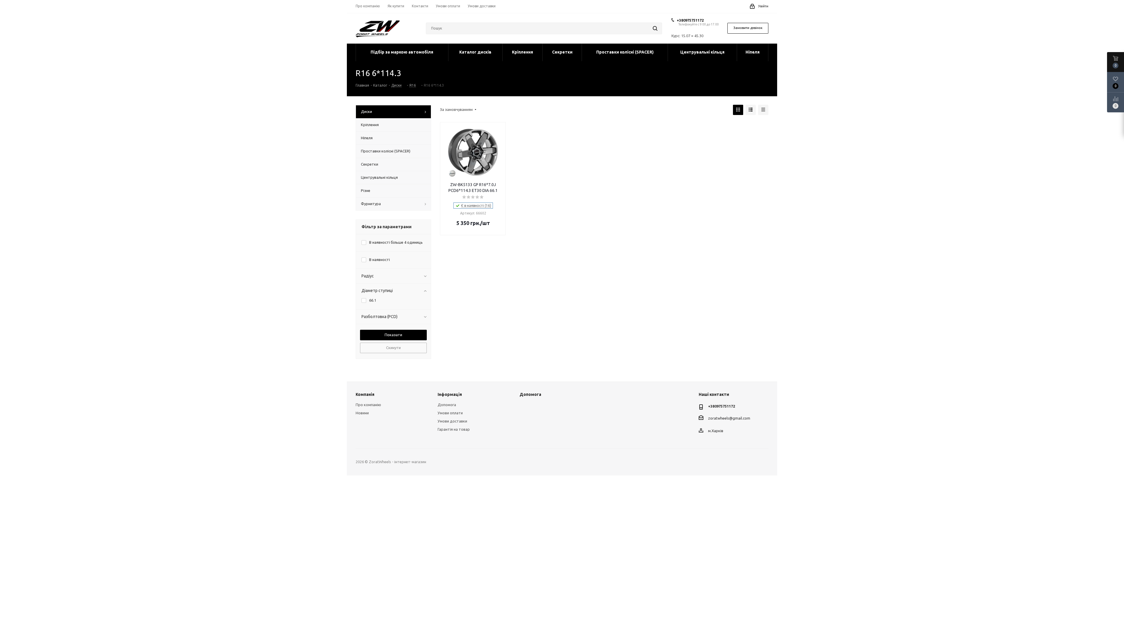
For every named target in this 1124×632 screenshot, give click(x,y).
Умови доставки (452, 421)
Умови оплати (450, 413)
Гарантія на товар (454, 429)
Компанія (365, 394)
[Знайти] (655, 28)
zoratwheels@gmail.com (729, 418)
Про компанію (368, 405)
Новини (362, 413)
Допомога (447, 405)
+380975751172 (690, 20)
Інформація (450, 394)
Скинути (393, 348)
